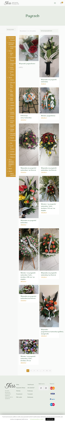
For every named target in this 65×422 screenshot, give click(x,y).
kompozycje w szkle (12, 64)
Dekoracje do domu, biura (12, 85)
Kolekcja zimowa (12, 117)
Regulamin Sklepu (20, 387)
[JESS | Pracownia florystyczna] (11, 3)
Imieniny (12, 102)
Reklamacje (30, 397)
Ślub (11, 143)
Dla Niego (11, 90)
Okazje (10, 77)
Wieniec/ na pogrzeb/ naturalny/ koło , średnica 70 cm (28, 358)
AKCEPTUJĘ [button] (50, 419)
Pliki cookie (19, 397)
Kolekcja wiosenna (12, 113)
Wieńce (10, 171)
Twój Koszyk (30, 384)
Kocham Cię (12, 108)
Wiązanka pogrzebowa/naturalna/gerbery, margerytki (52, 332)
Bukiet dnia (11, 54)
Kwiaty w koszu (12, 68)
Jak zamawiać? (30, 387)
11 (50, 370)
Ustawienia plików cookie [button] (37, 419)
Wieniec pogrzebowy (48, 116)
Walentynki (12, 154)
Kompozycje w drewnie (12, 59)
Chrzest (12, 80)
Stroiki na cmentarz (12, 147)
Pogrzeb (12, 137)
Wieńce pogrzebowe (12, 174)
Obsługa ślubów (12, 130)
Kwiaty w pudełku (12, 73)
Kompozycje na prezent (11, 43)
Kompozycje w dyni (12, 47)
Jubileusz (12, 105)
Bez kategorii (12, 37)
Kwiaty (10, 51)
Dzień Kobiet (11, 95)
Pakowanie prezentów (12, 134)
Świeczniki (12, 40)
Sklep (17, 384)
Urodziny (12, 151)
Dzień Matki (11, 99)
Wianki (10, 168)
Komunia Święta (12, 121)
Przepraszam (12, 140)
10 (46, 370)
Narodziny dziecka (12, 125)
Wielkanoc (12, 157)
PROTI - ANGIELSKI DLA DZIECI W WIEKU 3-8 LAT (11, 163)
